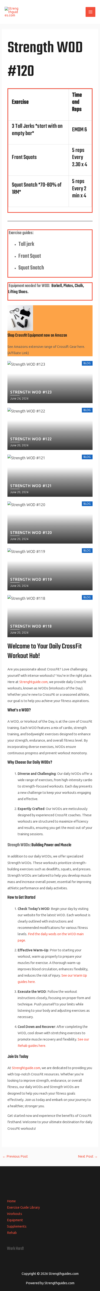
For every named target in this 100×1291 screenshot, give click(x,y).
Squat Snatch (31, 268)
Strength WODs (18, 845)
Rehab (12, 1233)
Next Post (88, 1156)
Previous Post (15, 1156)
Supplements (17, 1226)
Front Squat (29, 256)
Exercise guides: (20, 233)
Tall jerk (26, 244)
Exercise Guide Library (23, 1207)
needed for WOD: (37, 286)
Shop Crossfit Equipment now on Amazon (37, 335)
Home (11, 1201)
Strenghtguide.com (33, 682)
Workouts (14, 1214)
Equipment (16, 286)
